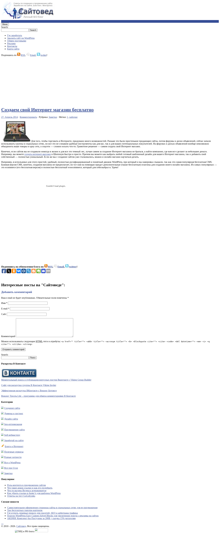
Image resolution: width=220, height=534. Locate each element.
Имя (4, 303)
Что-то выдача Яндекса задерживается (26, 490)
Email (33, 55)
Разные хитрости (13, 457)
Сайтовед (21, 526)
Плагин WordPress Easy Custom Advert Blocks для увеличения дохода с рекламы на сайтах (53, 515)
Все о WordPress (12, 462)
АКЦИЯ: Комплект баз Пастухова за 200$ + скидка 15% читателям (41, 518)
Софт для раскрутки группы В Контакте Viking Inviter (28, 385)
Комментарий (8, 336)
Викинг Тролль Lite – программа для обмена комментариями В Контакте (38, 396)
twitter (44, 55)
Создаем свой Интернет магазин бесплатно (47, 109)
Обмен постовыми (16, 41)
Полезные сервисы (13, 452)
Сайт (3, 314)
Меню (5, 24)
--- (2, 523)
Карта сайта (13, 49)
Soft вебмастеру (12, 435)
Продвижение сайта (14, 429)
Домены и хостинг (13, 413)
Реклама (11, 43)
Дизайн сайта (11, 419)
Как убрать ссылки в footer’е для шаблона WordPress (34, 493)
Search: (4, 27)
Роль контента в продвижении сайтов (26, 485)
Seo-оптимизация (13, 424)
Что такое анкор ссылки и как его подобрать (29, 488)
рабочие (73, 117)
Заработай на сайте (14, 440)
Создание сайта (12, 408)
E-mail (5, 308)
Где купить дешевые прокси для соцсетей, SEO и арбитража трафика (42, 513)
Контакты (12, 46)
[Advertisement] (91, 80)
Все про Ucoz (11, 468)
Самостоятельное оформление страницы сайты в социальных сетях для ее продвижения (52, 507)
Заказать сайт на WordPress (21, 38)
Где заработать (14, 35)
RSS (23, 55)
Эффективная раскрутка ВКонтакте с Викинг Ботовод (29, 390)
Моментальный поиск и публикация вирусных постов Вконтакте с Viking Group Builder (46, 380)
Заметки (53, 117)
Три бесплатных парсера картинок (25, 510)
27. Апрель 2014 (9, 117)
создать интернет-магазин (37, 154)
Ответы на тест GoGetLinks (21, 496)
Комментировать (28, 117)
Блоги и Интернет (14, 446)
